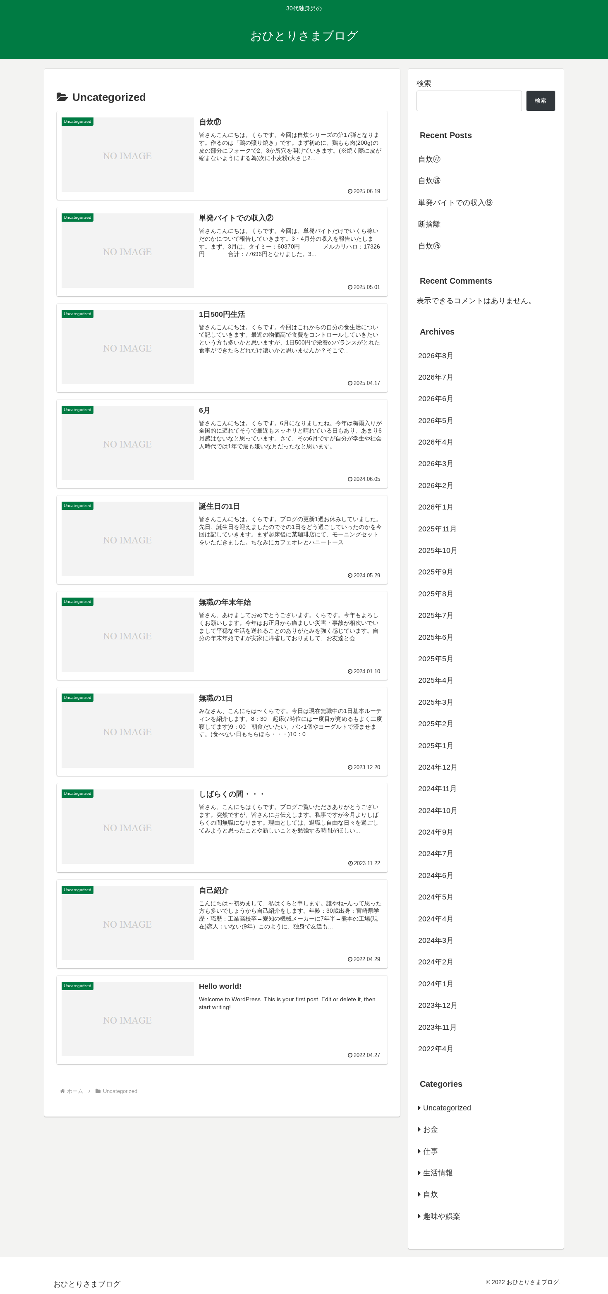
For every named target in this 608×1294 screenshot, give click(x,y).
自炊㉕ (429, 246)
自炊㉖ (429, 181)
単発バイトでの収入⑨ (455, 203)
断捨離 (429, 224)
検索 (424, 83)
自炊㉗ (429, 159)
